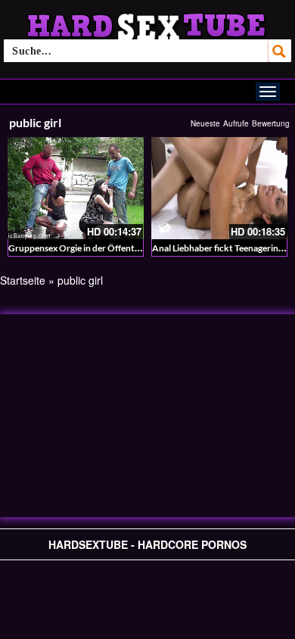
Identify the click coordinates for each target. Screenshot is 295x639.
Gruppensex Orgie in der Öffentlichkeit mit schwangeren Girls (131, 248)
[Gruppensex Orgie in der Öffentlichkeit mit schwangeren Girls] (76, 188)
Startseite (22, 280)
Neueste (205, 123)
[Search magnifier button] (280, 50)
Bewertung (271, 123)
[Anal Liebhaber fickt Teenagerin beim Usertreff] (219, 188)
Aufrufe (236, 123)
